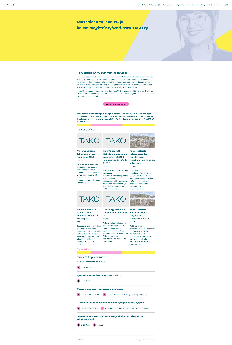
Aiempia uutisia (83, 249)
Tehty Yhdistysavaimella (148, 339)
